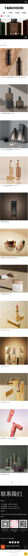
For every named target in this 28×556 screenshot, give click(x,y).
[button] (25, 2)
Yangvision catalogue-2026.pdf (12, 545)
